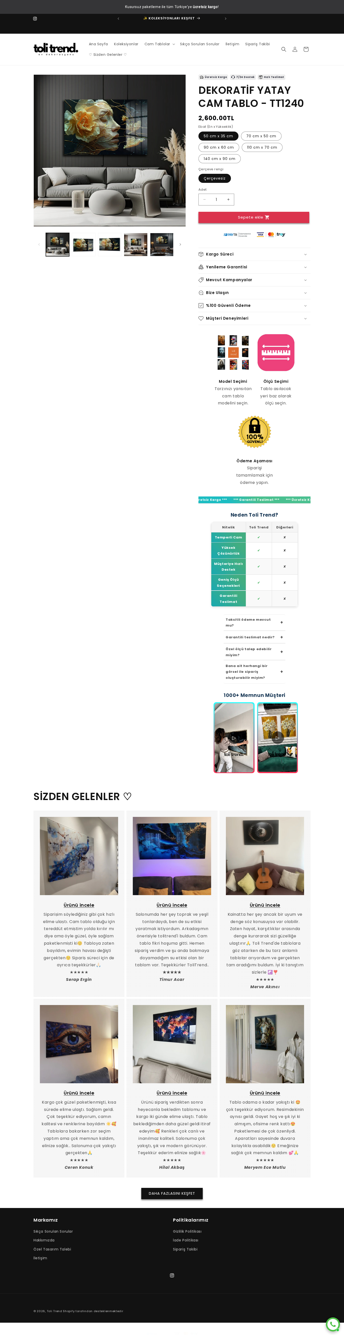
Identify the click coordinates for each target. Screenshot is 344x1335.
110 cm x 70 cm (262, 147)
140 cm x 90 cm (219, 158)
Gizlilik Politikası (187, 1231)
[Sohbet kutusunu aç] (333, 1324)
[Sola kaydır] (39, 244)
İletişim (40, 1258)
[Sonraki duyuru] (225, 18)
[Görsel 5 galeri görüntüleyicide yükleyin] (162, 244)
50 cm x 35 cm (218, 135)
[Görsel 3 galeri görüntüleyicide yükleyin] (109, 244)
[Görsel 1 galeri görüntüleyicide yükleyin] (57, 244)
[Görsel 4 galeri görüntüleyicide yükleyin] (135, 244)
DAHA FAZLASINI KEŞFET (172, 1193)
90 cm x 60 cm (219, 147)
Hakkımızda (44, 1240)
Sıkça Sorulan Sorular (53, 1231)
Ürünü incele (79, 905)
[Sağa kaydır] (180, 244)
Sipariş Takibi (185, 1249)
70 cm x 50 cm (261, 135)
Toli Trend (54, 1311)
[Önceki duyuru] (118, 18)
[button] (159, 44)
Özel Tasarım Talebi (52, 1249)
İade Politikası (185, 1240)
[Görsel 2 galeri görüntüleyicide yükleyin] (83, 244)
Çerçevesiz (215, 178)
